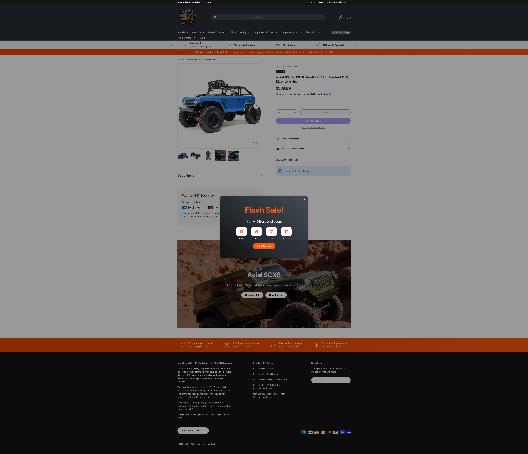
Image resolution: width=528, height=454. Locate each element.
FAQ (321, 2)
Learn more (206, 2)
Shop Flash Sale (264, 246)
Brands (312, 2)
